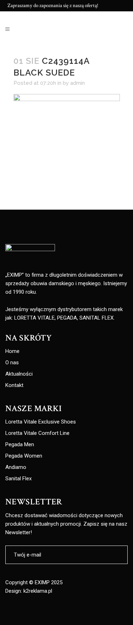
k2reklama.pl (37, 591)
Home (12, 351)
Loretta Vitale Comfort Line (37, 433)
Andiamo (15, 467)
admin (77, 83)
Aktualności (19, 374)
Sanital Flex (18, 478)
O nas (12, 362)
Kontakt (14, 385)
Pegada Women (23, 456)
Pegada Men (19, 444)
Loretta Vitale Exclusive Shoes (40, 422)
